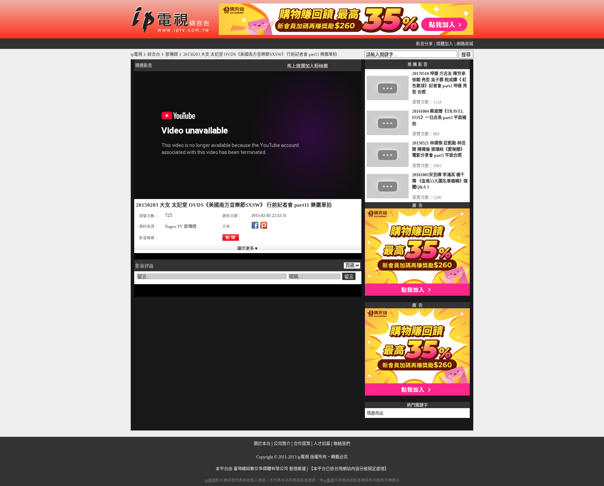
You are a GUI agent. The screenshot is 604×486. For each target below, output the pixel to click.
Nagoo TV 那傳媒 (180, 226)
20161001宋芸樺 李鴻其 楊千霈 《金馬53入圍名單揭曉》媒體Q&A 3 (440, 181)
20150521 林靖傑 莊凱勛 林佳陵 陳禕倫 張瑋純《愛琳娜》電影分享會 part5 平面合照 (439, 149)
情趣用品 (375, 413)
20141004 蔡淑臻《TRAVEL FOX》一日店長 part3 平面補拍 (439, 117)
